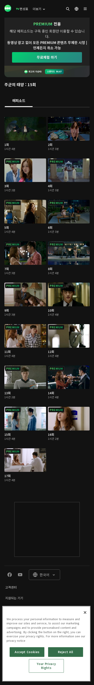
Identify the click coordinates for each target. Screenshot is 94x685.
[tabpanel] (47, 300)
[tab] (19, 101)
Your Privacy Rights (46, 666)
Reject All (65, 652)
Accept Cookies (27, 652)
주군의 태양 (14, 84)
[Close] (85, 612)
